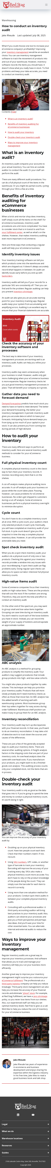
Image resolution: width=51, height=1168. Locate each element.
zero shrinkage (40, 996)
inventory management (17, 52)
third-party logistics (11, 983)
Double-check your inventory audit (24, 137)
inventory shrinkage (23, 291)
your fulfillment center (12, 232)
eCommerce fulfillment (12, 980)
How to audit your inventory (21, 132)
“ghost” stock (28, 993)
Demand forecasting (11, 403)
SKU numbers (20, 862)
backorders (7, 276)
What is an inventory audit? (20, 118)
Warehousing (9, 20)
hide (14, 111)
